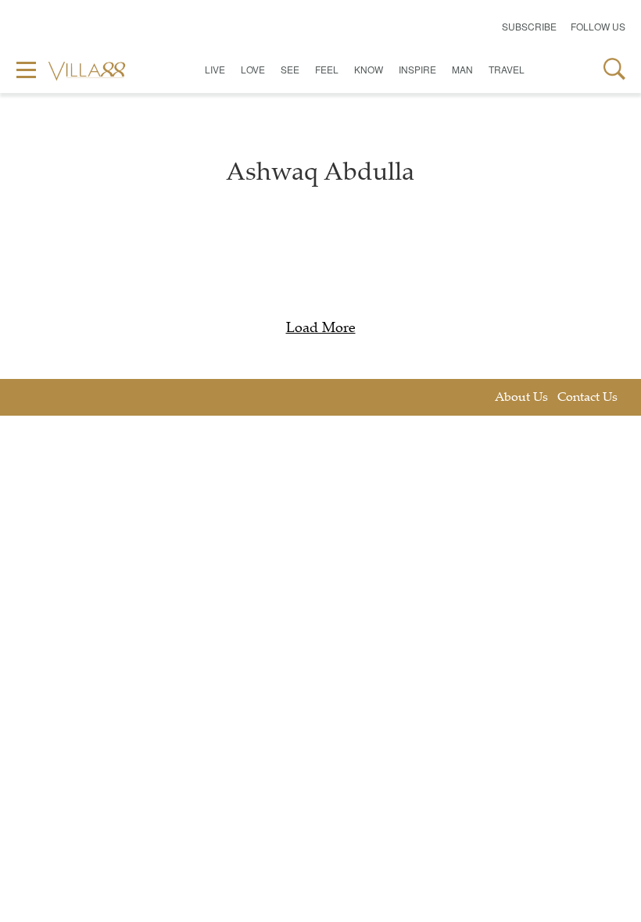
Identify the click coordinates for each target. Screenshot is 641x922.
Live (215, 69)
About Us (521, 398)
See (290, 69)
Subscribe (529, 26)
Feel (326, 69)
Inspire (417, 69)
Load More (321, 329)
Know (368, 69)
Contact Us (587, 398)
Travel (507, 69)
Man (462, 69)
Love (253, 69)
